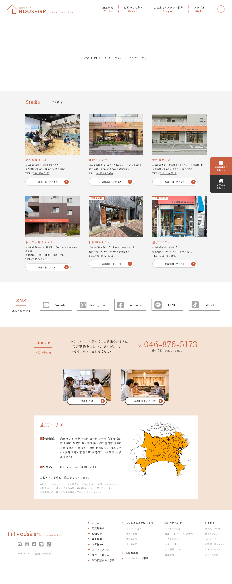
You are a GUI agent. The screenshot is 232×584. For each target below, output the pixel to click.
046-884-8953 (168, 255)
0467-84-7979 (104, 173)
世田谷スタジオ (212, 549)
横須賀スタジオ (212, 528)
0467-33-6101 (41, 259)
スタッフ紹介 (171, 544)
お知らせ (97, 533)
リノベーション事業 (136, 558)
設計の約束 (131, 539)
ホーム (95, 523)
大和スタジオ (211, 539)
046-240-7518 (168, 173)
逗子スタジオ (211, 554)
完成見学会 (98, 528)
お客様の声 (98, 544)
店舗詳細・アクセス (48, 181)
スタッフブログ (100, 549)
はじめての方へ (134, 528)
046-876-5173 (41, 173)
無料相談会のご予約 (103, 560)
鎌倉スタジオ (211, 533)
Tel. (167, 344)
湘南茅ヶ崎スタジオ (215, 544)
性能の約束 (131, 544)
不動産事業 (131, 553)
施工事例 (97, 539)
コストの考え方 (172, 528)
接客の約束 (131, 533)
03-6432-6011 (104, 255)
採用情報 (169, 554)
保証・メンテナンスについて (179, 533)
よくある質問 (171, 539)
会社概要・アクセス (175, 549)
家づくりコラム (100, 555)
